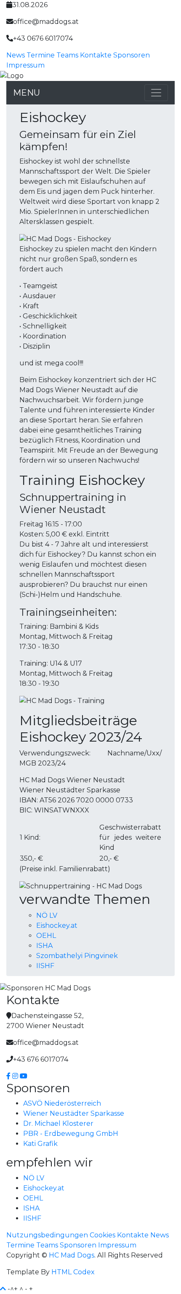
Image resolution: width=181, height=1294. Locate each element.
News (15, 55)
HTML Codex (73, 1272)
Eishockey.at (56, 925)
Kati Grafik (40, 1144)
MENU (26, 93)
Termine (41, 55)
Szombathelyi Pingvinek (77, 956)
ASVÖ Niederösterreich (62, 1103)
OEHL (46, 936)
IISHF (45, 966)
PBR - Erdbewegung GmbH (70, 1134)
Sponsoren (131, 55)
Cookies (102, 1235)
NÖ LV (46, 915)
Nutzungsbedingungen (47, 1235)
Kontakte (96, 55)
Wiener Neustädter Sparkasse (73, 1113)
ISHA (44, 946)
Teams (67, 55)
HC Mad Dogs (71, 1255)
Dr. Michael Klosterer (58, 1123)
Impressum (25, 65)
